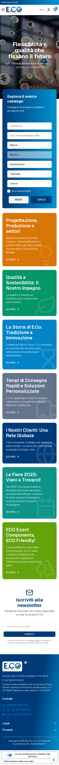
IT (40, 10)
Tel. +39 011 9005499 (18, 709)
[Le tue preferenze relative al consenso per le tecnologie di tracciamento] (54, 760)
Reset (19, 199)
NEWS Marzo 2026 (9, 2)
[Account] (49, 10)
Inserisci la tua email (18, 626)
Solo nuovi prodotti (21, 191)
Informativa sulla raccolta (18, 761)
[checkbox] (8, 191)
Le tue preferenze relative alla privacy (32, 755)
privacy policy (34, 640)
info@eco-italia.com (17, 705)
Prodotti (7, 729)
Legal (6, 723)
